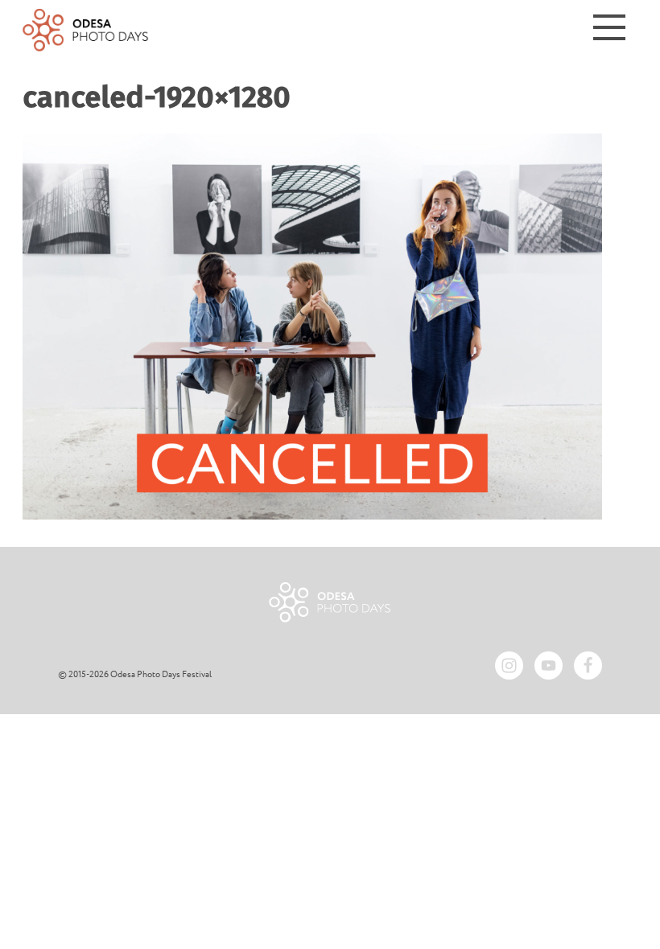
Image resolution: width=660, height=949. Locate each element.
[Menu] (609, 30)
